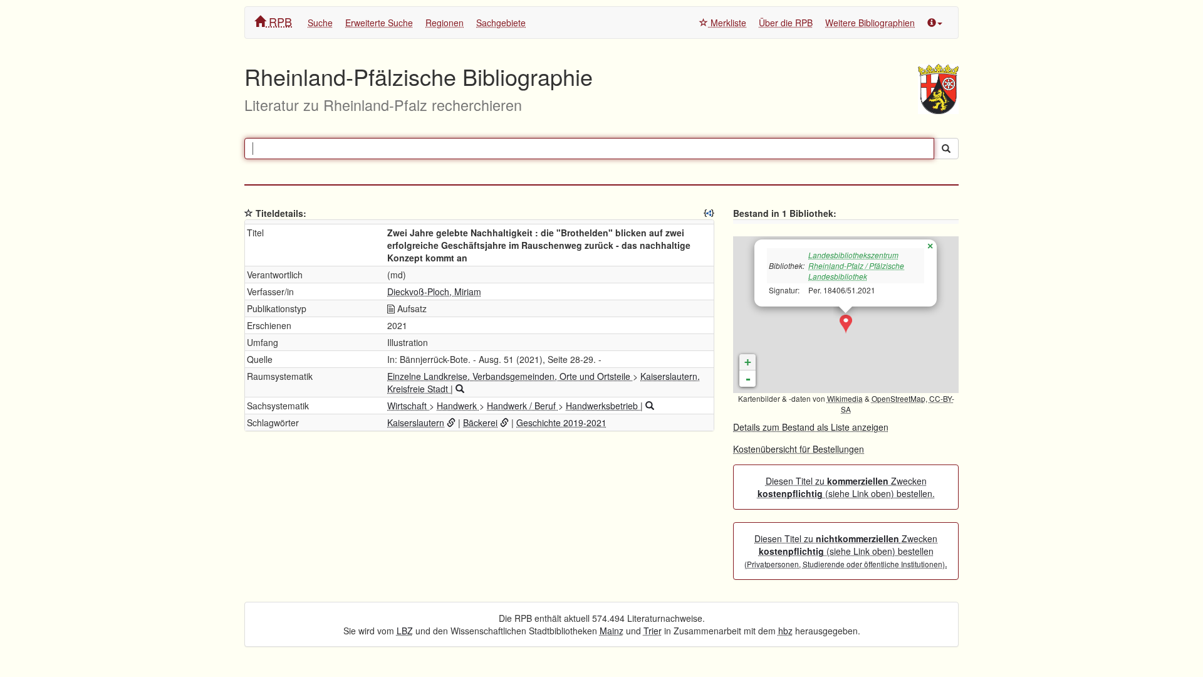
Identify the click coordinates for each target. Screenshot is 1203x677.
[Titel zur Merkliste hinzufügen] (248, 213)
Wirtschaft (408, 405)
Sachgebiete (501, 22)
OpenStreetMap (898, 398)
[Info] (935, 22)
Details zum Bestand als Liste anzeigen (810, 427)
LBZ (405, 630)
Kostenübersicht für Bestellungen (798, 449)
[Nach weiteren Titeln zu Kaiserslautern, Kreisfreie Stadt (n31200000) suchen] (460, 388)
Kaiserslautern (415, 422)
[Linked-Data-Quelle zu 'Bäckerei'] (504, 422)
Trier (652, 630)
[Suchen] (946, 148)
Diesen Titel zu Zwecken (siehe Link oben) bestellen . (845, 551)
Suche (320, 22)
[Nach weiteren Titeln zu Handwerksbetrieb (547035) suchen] (649, 405)
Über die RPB (786, 22)
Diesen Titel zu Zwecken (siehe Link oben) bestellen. (846, 487)
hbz (785, 630)
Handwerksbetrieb (603, 405)
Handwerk (458, 405)
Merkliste (727, 22)
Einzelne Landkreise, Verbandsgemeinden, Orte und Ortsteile (510, 376)
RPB (279, 21)
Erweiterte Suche (379, 22)
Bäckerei (480, 422)
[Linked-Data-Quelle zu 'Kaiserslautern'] (451, 422)
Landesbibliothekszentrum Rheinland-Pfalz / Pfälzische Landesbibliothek (856, 265)
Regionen (444, 22)
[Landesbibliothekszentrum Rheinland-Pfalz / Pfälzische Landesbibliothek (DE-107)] (846, 324)
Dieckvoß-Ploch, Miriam (434, 291)
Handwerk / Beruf (522, 405)
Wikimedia (845, 398)
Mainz (611, 630)
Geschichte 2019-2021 (561, 422)
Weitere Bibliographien (870, 22)
